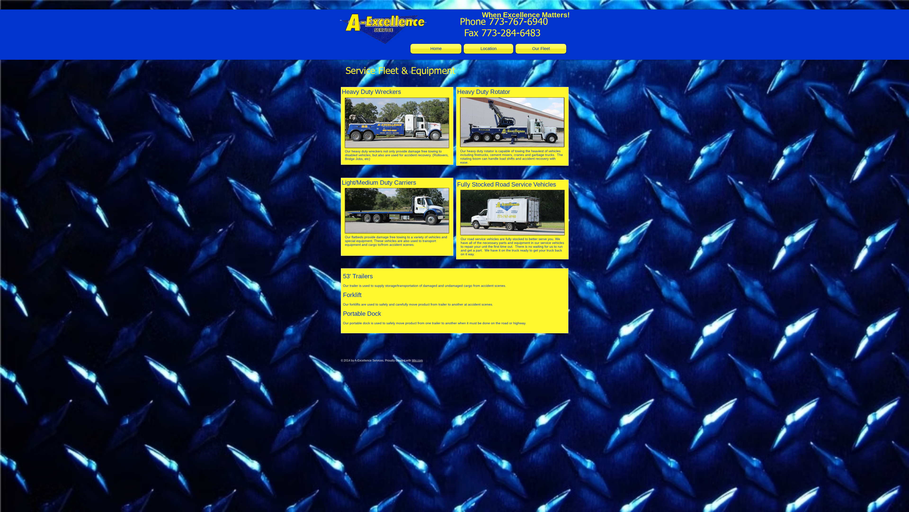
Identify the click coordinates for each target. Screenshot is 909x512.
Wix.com (417, 360)
